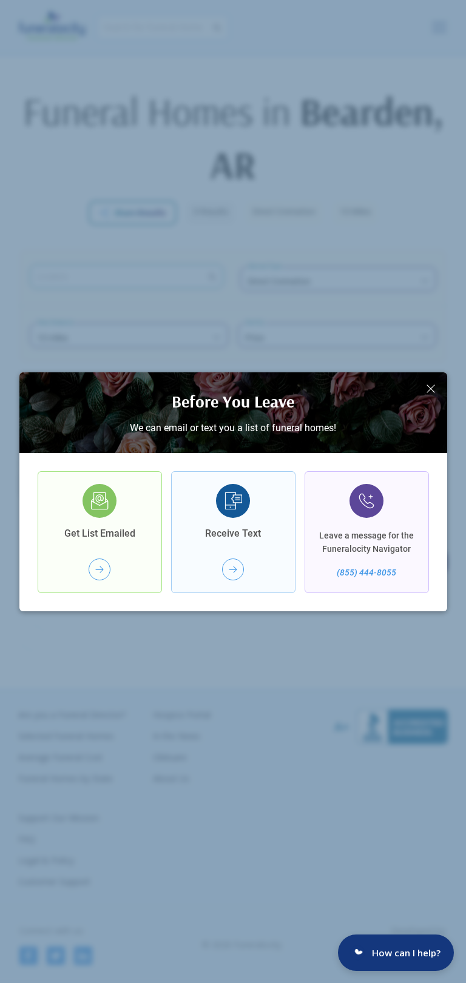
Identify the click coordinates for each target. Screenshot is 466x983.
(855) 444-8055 (366, 572)
